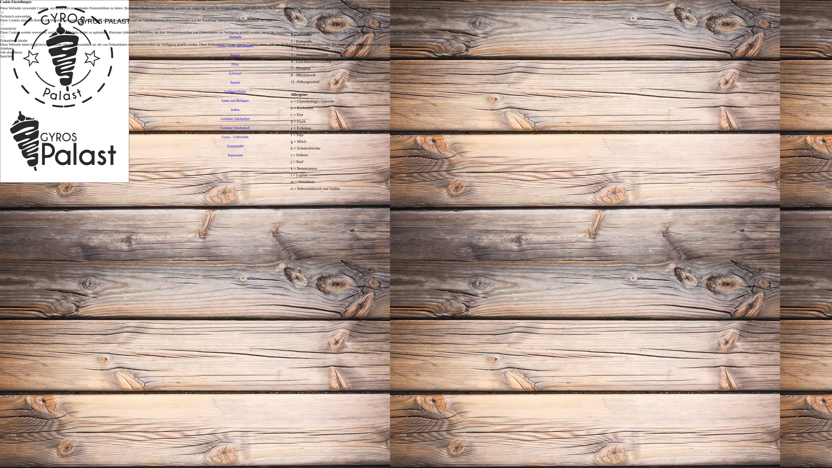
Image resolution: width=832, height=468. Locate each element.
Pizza (235, 64)
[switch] (2, 12)
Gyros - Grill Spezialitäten (235, 46)
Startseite (235, 37)
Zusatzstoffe (235, 146)
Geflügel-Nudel (235, 91)
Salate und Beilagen (235, 100)
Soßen (235, 110)
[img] (104, 234)
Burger (235, 55)
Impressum (235, 155)
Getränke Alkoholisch (235, 128)
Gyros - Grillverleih (235, 137)
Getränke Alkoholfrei (235, 119)
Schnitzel (235, 73)
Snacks (235, 82)
